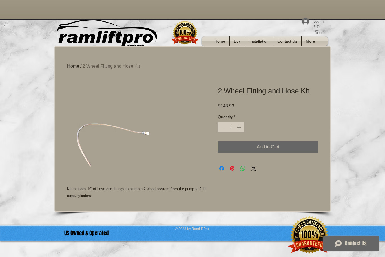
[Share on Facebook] (221, 168)
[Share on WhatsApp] (243, 168)
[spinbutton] (231, 127)
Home (73, 66)
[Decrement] (222, 127)
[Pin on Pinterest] (232, 168)
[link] (318, 29)
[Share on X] (253, 168)
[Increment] (239, 127)
